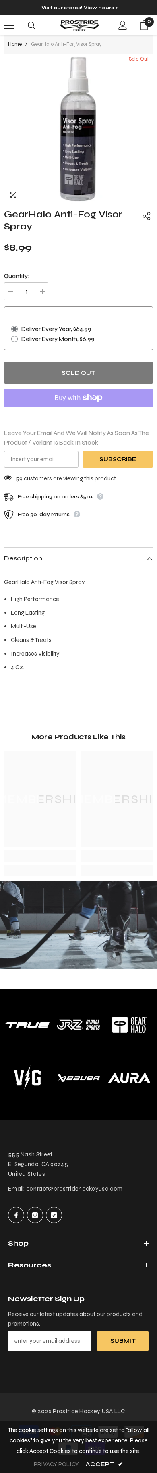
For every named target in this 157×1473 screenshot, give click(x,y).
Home (15, 44)
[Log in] (122, 25)
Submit (123, 1340)
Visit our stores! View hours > (79, 7)
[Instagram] (35, 1215)
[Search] (32, 26)
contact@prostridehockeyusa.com (74, 1188)
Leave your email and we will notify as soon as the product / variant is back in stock (76, 437)
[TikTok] (54, 1215)
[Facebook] (16, 1215)
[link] (40, 856)
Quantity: (16, 276)
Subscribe (117, 459)
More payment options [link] (78, 411)
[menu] (9, 25)
